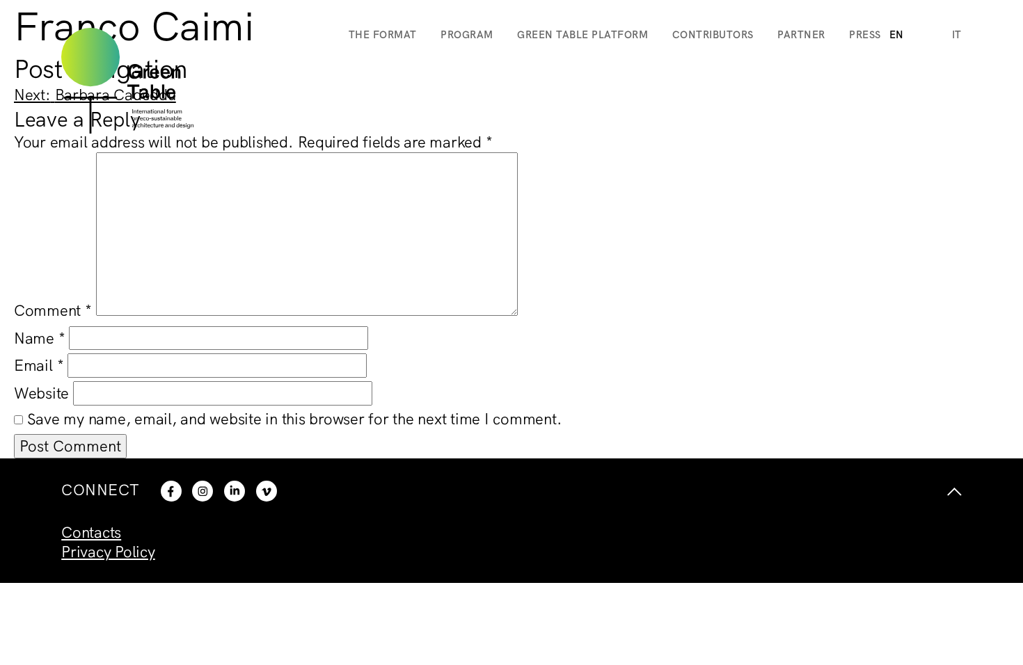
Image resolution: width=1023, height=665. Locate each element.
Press (865, 34)
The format (383, 34)
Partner (801, 34)
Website (41, 393)
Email (38, 365)
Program (467, 34)
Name (39, 338)
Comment (53, 310)
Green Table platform (582, 34)
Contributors (713, 34)
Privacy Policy (108, 551)
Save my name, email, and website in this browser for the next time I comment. (294, 418)
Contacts (91, 532)
